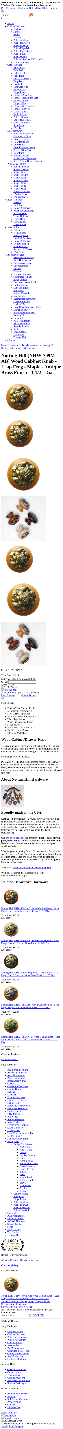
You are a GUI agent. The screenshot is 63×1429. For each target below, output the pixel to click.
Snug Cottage (20, 331)
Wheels (17, 128)
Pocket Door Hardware (24, 158)
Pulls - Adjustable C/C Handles (28, 59)
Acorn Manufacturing (23, 257)
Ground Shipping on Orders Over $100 (24, 8)
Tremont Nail (19, 337)
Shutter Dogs (19, 172)
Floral (22, 1158)
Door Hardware (15, 1331)
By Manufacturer (15, 1348)
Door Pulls (18, 153)
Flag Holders (19, 232)
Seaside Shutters (21, 326)
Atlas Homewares (22, 260)
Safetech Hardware (16, 1221)
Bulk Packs (18, 70)
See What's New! (15, 1356)
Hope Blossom (27, 1169)
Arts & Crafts (26, 1149)
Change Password (16, 1377)
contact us (28, 770)
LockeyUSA (19, 304)
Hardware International (24, 282)
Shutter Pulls (19, 186)
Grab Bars (18, 205)
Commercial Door (22, 136)
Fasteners (17, 230)
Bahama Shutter (21, 166)
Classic (23, 1152)
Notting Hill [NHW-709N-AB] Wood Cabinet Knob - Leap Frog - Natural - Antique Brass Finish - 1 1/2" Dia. (30, 942)
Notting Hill (19, 315)
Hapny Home (20, 279)
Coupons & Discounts (18, 1353)
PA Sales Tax (13, 1407)
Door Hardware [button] (15, 131)
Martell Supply (20, 309)
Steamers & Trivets (22, 249)
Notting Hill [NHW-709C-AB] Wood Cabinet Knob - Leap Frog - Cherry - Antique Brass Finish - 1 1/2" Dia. (30, 909)
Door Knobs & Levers (24, 147)
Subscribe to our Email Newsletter (17, 1307)
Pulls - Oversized (21, 1207)
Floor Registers (20, 235)
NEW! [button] (10, 23)
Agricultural (19, 67)
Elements (17, 271)
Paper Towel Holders (23, 210)
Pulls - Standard (21, 1210)
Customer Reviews (16, 1359)
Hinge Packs (19, 89)
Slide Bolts (18, 125)
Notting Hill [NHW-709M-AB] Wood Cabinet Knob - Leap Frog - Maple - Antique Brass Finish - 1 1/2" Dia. (30, 1297)
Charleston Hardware (17, 1086)
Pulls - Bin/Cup (20, 45)
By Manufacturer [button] (15, 254)
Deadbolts (18, 84)
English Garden (27, 1155)
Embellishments (21, 155)
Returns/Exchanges (16, 1383)
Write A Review (28, 695)
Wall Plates (18, 252)
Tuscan (23, 1191)
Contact (11, 1404)
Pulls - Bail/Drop (21, 42)
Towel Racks (19, 224)
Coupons (54, 8)
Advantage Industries (17, 1072)
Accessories (13, 1345)
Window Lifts (20, 194)
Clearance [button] (12, 340)
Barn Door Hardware (23, 133)
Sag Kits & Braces (22, 120)
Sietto (16, 329)
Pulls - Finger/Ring (22, 51)
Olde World (25, 1185)
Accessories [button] (13, 227)
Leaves (23, 1182)
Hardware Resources (17, 1108)
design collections (14, 838)
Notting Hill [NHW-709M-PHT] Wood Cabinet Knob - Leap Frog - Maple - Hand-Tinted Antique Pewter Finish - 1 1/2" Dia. (30, 1040)
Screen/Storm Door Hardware (27, 161)
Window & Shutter (16, 1339)
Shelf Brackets (20, 246)
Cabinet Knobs (20, 1193)
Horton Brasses (20, 285)
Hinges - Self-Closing (23, 106)
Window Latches (21, 191)
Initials (23, 1171)
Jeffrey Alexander (22, 293)
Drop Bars (18, 81)
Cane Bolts (18, 75)
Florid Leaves (26, 1160)
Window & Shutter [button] (16, 164)
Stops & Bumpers (22, 122)
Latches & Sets (20, 111)
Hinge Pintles (19, 92)
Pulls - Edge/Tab (21, 48)
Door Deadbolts (21, 142)
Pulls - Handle (20, 56)
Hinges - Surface (21, 109)
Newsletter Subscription (18, 1380)
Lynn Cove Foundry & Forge (27, 307)
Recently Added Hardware (14, 1304)
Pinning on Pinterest (17, 1393)
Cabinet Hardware (16, 1334)
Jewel (22, 1174)
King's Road (26, 1177)
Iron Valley (18, 290)
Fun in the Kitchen (29, 1163)
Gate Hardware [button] (14, 64)
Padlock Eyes (20, 114)
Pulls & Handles (21, 117)
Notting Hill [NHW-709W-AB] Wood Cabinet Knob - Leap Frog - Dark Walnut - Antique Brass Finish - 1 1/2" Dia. (30, 974)
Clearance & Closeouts (18, 1350)
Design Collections (22, 1144)
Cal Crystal (12, 1083)
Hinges (16, 31)
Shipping (11, 1396)
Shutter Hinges (20, 175)
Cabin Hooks (19, 73)
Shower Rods (20, 213)
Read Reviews (8, 695)
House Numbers (21, 243)
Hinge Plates (19, 1199)
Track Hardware (21, 62)
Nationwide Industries (24, 312)
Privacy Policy (14, 1402)
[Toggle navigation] (2, 12)
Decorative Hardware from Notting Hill (32, 867)
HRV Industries (21, 287)
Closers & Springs (22, 78)
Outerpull (18, 318)
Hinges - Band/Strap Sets (25, 98)
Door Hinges (19, 144)
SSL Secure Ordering (17, 1399)
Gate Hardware (14, 1342)
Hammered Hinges (22, 276)
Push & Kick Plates (22, 150)
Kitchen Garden (27, 1180)
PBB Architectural (22, 320)
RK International (21, 323)
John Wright (19, 296)
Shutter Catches (21, 169)
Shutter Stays (19, 188)
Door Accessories (21, 139)
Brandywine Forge (16, 1078)
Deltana (17, 268)
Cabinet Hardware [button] (16, 26)
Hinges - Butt (19, 103)
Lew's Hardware (21, 301)
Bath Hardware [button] (14, 199)
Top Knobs (18, 334)
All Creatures (26, 1147)
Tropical (24, 1188)
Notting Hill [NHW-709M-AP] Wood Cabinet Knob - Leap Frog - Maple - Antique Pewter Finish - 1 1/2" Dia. (30, 1006)
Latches (17, 37)
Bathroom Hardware (17, 1337)
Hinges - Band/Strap (23, 95)
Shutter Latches (20, 180)
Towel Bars (19, 219)
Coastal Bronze (20, 265)
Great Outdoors (27, 1166)
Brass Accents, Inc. (22, 263)
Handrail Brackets (22, 238)
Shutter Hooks (20, 177)
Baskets (17, 202)
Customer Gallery (9, 1265)
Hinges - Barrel (20, 100)
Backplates (18, 29)
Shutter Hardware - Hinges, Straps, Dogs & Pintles (25, 1301)
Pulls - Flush (19, 53)
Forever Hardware (22, 274)
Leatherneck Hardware (24, 298)
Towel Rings (19, 221)
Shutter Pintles (20, 183)
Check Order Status (16, 1369)
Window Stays (20, 197)
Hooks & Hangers (22, 208)
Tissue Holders (20, 216)
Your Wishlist (13, 1375)
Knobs (16, 34)
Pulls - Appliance (21, 40)
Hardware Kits (20, 86)
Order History (14, 1372)
